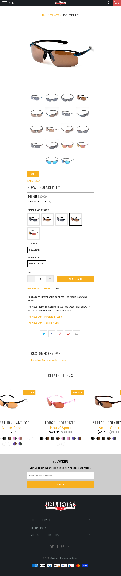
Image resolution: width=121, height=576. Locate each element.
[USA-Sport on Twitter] (52, 547)
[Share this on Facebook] (51, 333)
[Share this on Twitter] (43, 333)
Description (33, 288)
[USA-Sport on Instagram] (63, 547)
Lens (57, 288)
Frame (47, 288)
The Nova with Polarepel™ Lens (43, 322)
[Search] (108, 3)
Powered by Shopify (69, 558)
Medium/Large (37, 263)
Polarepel (34, 250)
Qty (29, 272)
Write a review (59, 360)
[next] (90, 53)
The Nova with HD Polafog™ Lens (44, 316)
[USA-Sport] (60, 3)
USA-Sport (54, 558)
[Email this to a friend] (76, 333)
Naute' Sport (33, 180)
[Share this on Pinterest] (60, 333)
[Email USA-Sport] (68, 547)
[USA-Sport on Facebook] (57, 547)
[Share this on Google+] (68, 333)
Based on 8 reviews (41, 360)
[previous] (31, 53)
